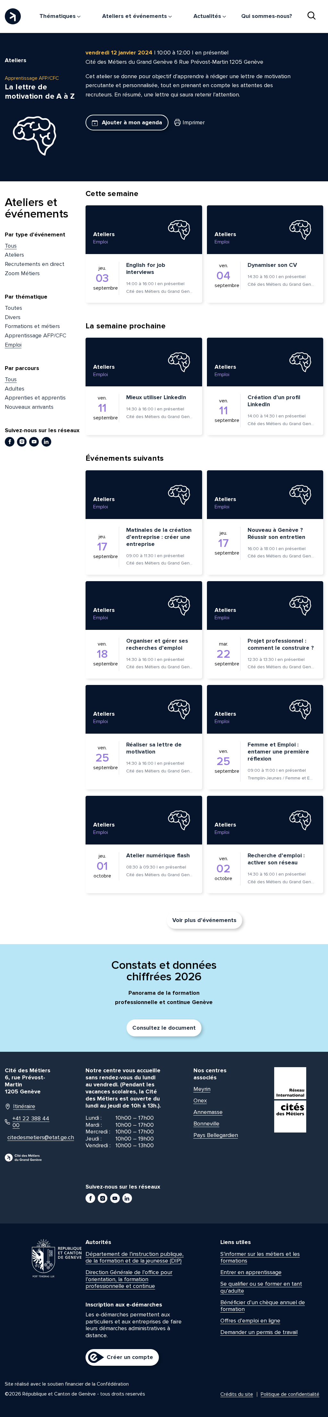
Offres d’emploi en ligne (250, 1320)
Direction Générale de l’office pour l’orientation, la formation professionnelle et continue (129, 1279)
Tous (11, 245)
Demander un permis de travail (259, 1332)
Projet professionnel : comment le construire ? (281, 644)
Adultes (14, 388)
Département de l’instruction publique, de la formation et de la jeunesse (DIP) (135, 1257)
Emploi (13, 344)
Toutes (13, 307)
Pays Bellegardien (215, 1135)
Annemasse (208, 1112)
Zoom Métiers (22, 273)
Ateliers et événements (135, 16)
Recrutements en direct (34, 264)
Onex (200, 1100)
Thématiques (58, 16)
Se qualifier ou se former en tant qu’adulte (261, 1287)
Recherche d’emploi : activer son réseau (276, 859)
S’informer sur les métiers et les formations (260, 1257)
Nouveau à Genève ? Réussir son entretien (276, 533)
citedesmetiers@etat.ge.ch (30, 1137)
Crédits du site (236, 1394)
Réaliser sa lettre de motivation (154, 748)
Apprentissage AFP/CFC (35, 335)
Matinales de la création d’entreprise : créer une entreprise (159, 537)
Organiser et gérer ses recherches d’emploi (157, 644)
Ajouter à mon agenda (131, 122)
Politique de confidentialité (290, 1394)
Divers (12, 317)
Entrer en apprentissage (251, 1272)
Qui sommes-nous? (266, 16)
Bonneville (206, 1123)
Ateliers (14, 254)
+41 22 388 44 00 (30, 1122)
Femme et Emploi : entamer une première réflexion (278, 751)
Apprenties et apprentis (35, 397)
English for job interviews (145, 268)
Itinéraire (24, 1106)
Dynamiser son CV (272, 264)
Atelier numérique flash (158, 855)
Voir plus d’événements (204, 920)
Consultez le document (164, 1027)
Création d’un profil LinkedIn (274, 401)
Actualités (208, 16)
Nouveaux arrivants (29, 406)
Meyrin (201, 1088)
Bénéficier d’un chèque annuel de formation (262, 1306)
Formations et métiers (32, 326)
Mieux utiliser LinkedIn (156, 397)
